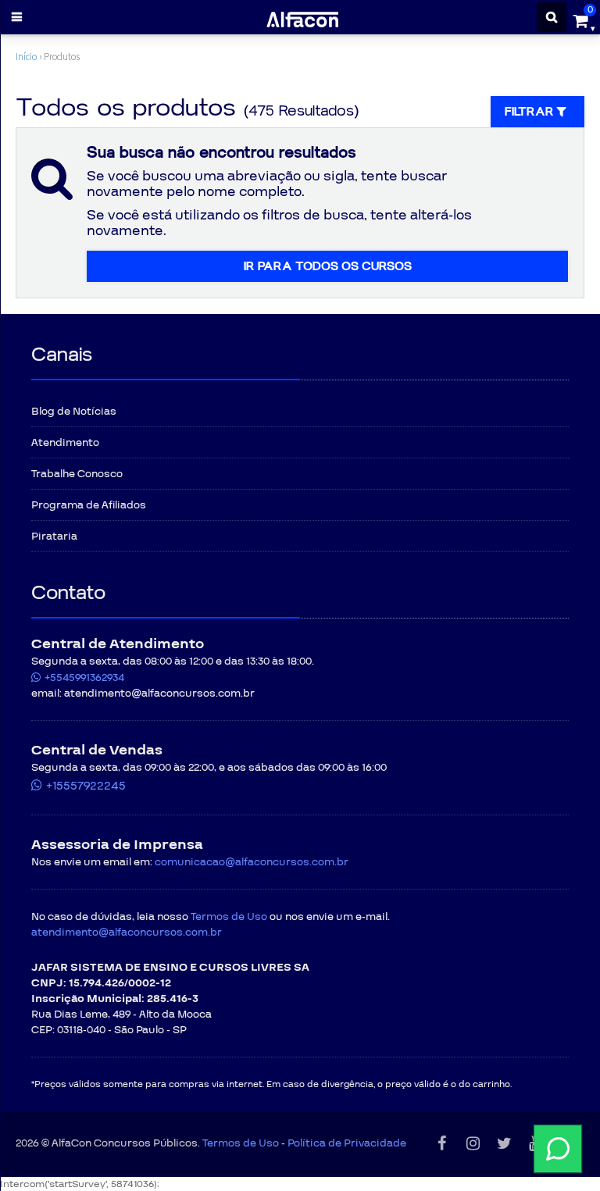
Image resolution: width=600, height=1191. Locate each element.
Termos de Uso (229, 917)
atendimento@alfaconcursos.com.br (126, 932)
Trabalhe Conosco (77, 474)
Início (26, 56)
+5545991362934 (84, 678)
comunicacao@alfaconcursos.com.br (251, 862)
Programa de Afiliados (88, 505)
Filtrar (531, 112)
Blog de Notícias (73, 411)
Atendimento (65, 443)
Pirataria (54, 536)
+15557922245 (86, 785)
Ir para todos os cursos (328, 266)
